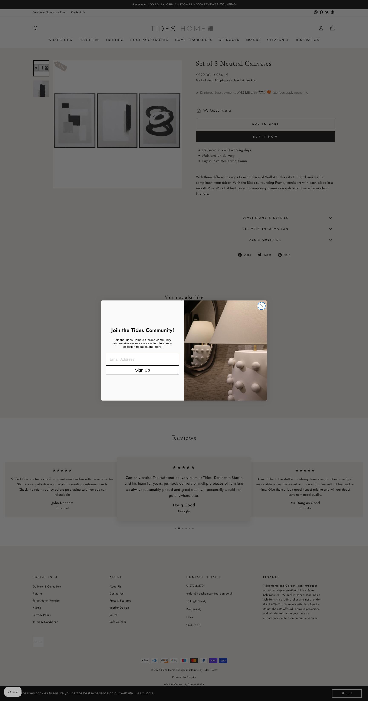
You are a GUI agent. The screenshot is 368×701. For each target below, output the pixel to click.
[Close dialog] (261, 306)
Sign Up (142, 370)
